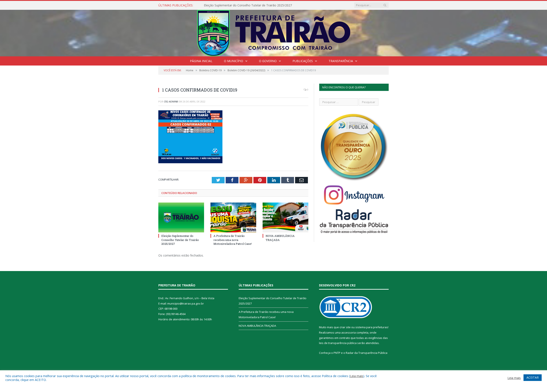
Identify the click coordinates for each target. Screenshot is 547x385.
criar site (345, 327)
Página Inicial (201, 61)
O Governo (268, 61)
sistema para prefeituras (371, 327)
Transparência (341, 61)
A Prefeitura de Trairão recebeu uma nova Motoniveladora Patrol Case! (232, 239)
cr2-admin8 (171, 101)
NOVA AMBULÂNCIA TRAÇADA (257, 326)
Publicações (303, 61)
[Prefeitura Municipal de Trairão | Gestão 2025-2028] (273, 32)
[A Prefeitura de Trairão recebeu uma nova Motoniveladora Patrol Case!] (233, 217)
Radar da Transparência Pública (366, 353)
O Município (233, 61)
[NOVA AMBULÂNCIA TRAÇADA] (285, 217)
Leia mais (356, 376)
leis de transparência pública (338, 343)
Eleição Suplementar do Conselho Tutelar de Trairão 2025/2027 (248, 5)
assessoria (348, 332)
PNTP (337, 353)
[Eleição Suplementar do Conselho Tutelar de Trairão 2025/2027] (181, 217)
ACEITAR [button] (532, 377)
